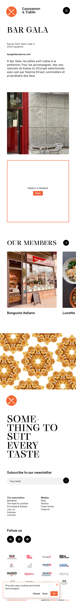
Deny (45, 593)
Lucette (69, 313)
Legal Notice (12, 600)
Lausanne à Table (31, 10)
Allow (38, 193)
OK (54, 593)
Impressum (22, 600)
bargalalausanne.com (19, 54)
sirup (67, 600)
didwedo (53, 600)
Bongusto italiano (21, 313)
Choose (36, 593)
